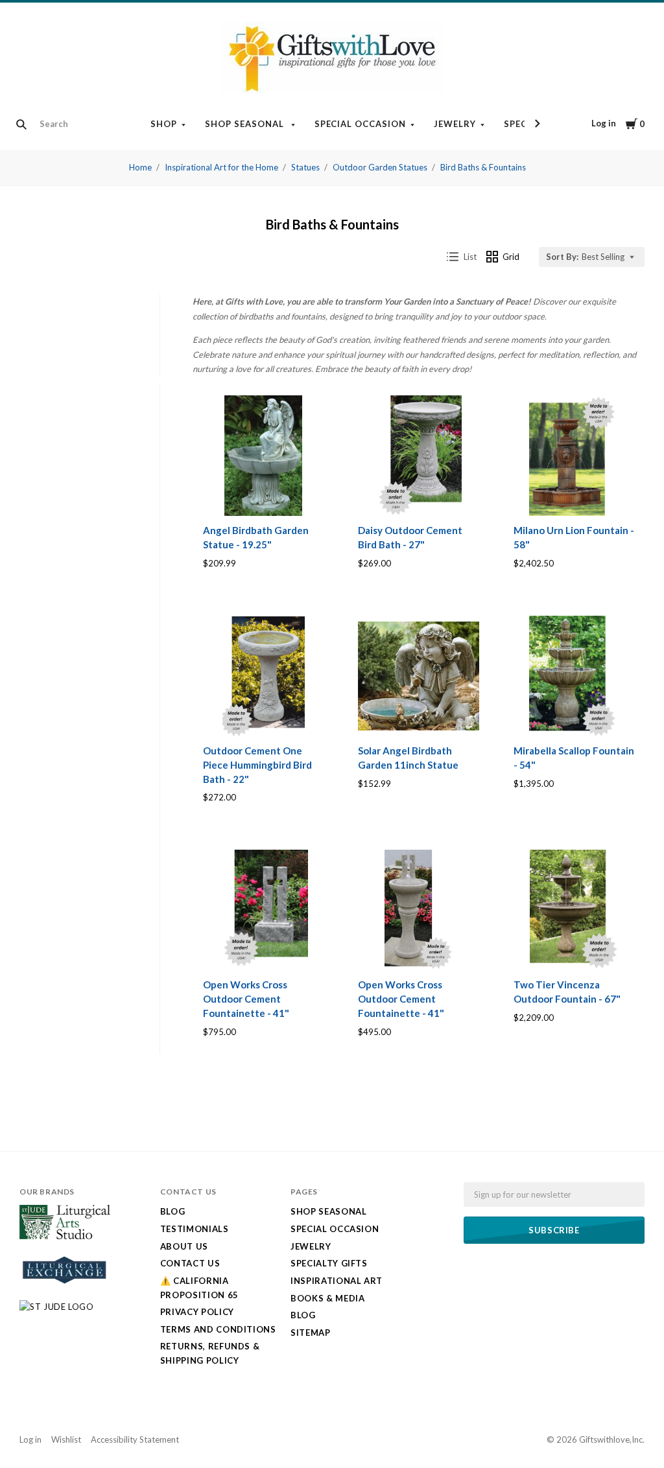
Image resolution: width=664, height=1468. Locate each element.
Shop (163, 124)
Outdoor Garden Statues (380, 167)
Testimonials (194, 1229)
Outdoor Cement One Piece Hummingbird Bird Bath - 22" (257, 765)
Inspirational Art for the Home (221, 167)
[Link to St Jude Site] (56, 1306)
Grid (511, 256)
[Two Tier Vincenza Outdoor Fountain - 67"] (574, 910)
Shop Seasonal (246, 124)
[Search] (21, 124)
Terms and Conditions (218, 1329)
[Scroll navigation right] (537, 123)
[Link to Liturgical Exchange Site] (64, 1289)
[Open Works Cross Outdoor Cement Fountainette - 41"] (263, 910)
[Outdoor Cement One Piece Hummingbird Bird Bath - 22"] (263, 676)
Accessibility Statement (135, 1439)
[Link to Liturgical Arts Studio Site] (64, 1236)
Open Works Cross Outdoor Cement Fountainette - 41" (246, 999)
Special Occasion (360, 124)
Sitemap (310, 1332)
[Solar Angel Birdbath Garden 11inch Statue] (418, 676)
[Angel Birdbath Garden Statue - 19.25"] (263, 455)
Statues (305, 167)
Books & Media (327, 1298)
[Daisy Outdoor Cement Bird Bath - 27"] (418, 455)
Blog (172, 1211)
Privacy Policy (197, 1312)
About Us (184, 1246)
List (470, 256)
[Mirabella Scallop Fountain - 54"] (574, 676)
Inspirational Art (336, 1281)
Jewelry (455, 124)
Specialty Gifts (329, 1263)
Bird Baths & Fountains (483, 167)
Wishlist (66, 1439)
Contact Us (190, 1263)
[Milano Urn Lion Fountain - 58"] (574, 455)
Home (140, 167)
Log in (603, 123)
